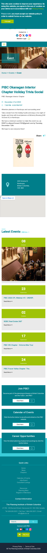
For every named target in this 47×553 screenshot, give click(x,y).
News (23, 470)
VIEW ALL (24, 232)
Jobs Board (23, 480)
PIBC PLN (26, 535)
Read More (7, 301)
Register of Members (23, 492)
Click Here (20, 401)
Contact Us (22, 32)
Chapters (23, 472)
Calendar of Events (23, 478)
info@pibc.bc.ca (23, 513)
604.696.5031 (12, 511)
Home (4, 73)
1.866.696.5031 (30, 511)
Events (11, 73)
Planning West (23, 490)
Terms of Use (29, 546)
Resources (23, 488)
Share (39, 136)
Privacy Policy (37, 9)
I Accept (7, 21)
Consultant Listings (23, 482)
